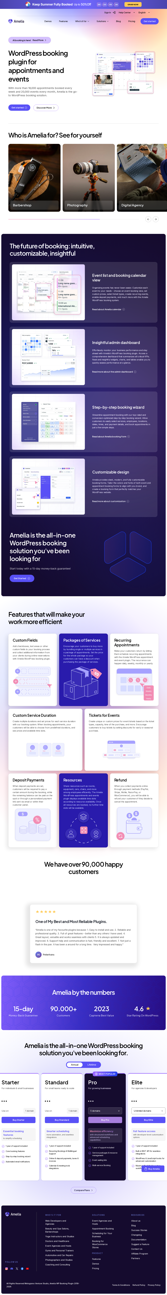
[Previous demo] (148, 219)
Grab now (133, 4)
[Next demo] (156, 219)
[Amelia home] (16, 21)
